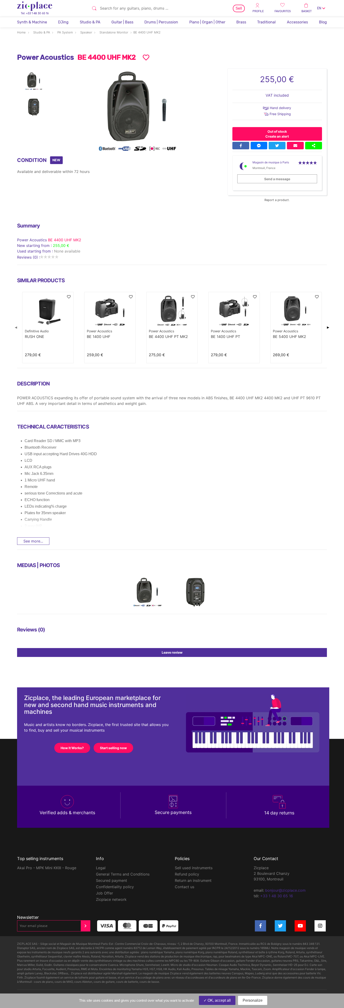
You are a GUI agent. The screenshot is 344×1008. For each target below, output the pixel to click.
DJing (63, 22)
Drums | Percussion (161, 22)
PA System (65, 32)
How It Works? (72, 748)
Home (21, 32)
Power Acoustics (32, 240)
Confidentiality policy (115, 886)
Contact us (184, 886)
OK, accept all (219, 1000)
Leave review (172, 652)
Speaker (86, 32)
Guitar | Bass (122, 22)
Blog (323, 22)
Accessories (297, 22)
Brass (241, 22)
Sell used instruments (193, 867)
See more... (33, 541)
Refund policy (187, 874)
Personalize (253, 1000)
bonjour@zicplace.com (285, 890)
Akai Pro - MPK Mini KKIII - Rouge (46, 867)
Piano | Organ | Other (207, 22)
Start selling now (113, 748)
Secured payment (111, 880)
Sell (239, 8)
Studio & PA (90, 22)
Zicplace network (111, 899)
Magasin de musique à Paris (271, 162)
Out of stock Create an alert (277, 133)
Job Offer (104, 893)
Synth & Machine (32, 22)
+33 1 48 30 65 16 (276, 896)
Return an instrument (193, 880)
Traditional (266, 22)
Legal (101, 867)
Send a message (277, 179)
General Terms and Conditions (123, 874)
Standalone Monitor (113, 32)
